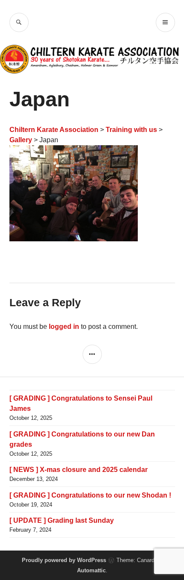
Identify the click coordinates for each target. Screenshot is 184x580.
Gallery (20, 140)
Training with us (131, 129)
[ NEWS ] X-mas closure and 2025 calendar (78, 469)
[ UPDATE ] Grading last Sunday (61, 520)
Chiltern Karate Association (53, 129)
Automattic (91, 570)
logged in (64, 326)
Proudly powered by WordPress (64, 560)
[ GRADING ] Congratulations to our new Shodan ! (90, 495)
